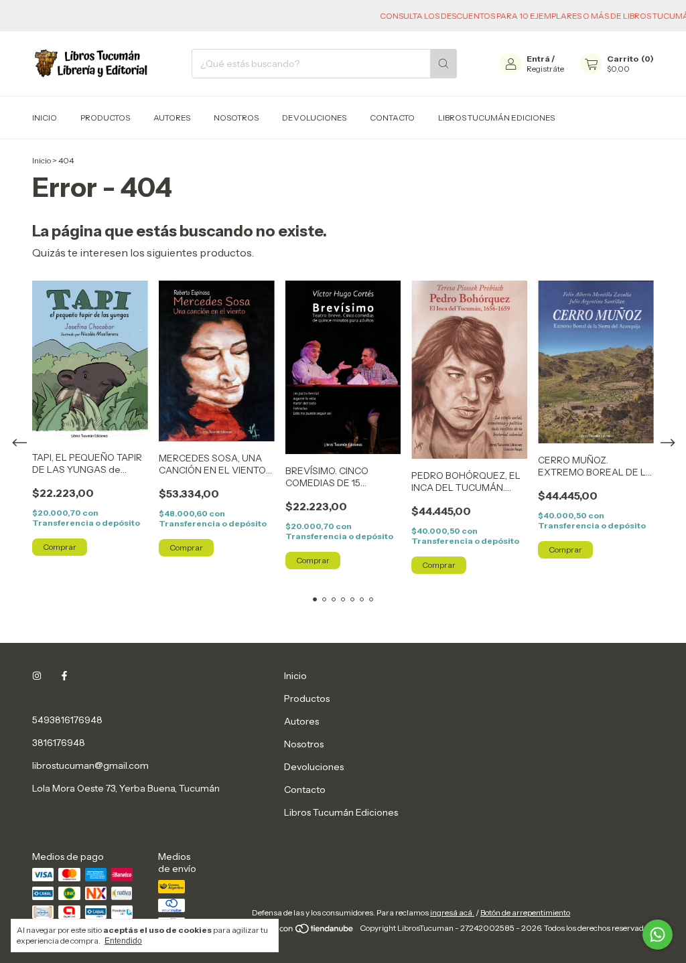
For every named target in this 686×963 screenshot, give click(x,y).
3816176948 (58, 743)
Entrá (538, 59)
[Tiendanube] (304, 931)
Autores (171, 118)
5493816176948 (67, 720)
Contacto (392, 118)
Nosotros (236, 118)
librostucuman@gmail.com (90, 765)
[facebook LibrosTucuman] (64, 676)
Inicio (44, 118)
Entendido (123, 941)
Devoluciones (314, 118)
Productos (105, 118)
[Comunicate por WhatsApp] (657, 934)
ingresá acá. (452, 912)
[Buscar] (443, 63)
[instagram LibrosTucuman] (37, 676)
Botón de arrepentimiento (525, 912)
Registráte (545, 69)
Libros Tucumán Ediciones (496, 118)
